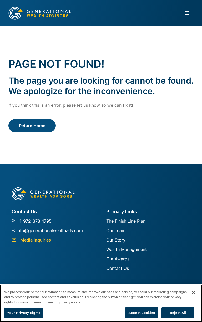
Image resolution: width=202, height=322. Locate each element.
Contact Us (117, 268)
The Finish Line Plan (125, 221)
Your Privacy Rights (23, 313)
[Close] (193, 292)
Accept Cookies (141, 313)
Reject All (178, 313)
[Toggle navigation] (187, 13)
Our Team (115, 230)
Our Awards (117, 258)
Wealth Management (126, 249)
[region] (101, 303)
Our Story (115, 240)
